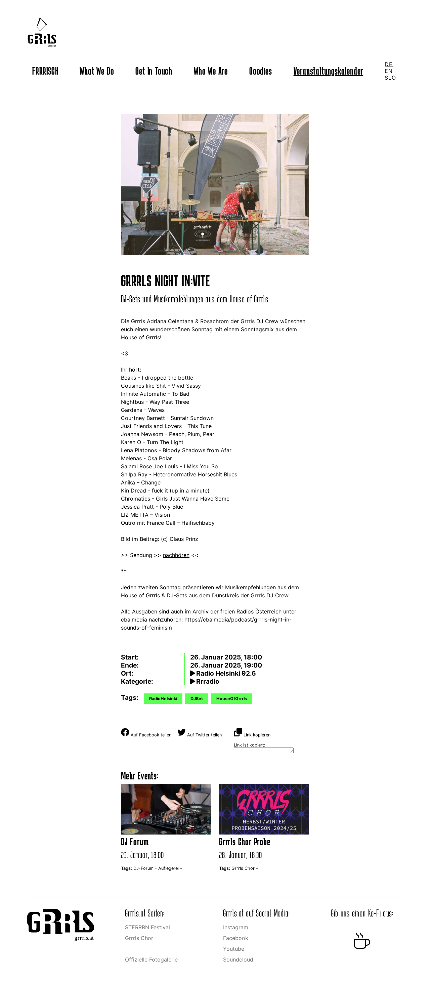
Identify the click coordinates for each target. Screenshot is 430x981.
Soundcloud (238, 959)
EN (389, 71)
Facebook (235, 938)
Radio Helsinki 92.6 (225, 673)
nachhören (176, 555)
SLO (390, 77)
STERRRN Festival (147, 927)
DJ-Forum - (145, 868)
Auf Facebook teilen (150, 734)
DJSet (196, 698)
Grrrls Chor (139, 938)
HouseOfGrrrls (231, 698)
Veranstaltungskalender (328, 71)
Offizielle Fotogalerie (151, 959)
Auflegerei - (170, 868)
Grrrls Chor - (244, 868)
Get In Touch (153, 71)
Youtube (233, 948)
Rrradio (207, 681)
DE (389, 64)
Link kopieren (256, 734)
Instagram (235, 927)
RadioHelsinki (163, 698)
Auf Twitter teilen (204, 734)
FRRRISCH (45, 71)
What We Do (97, 71)
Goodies (260, 71)
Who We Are (211, 71)
